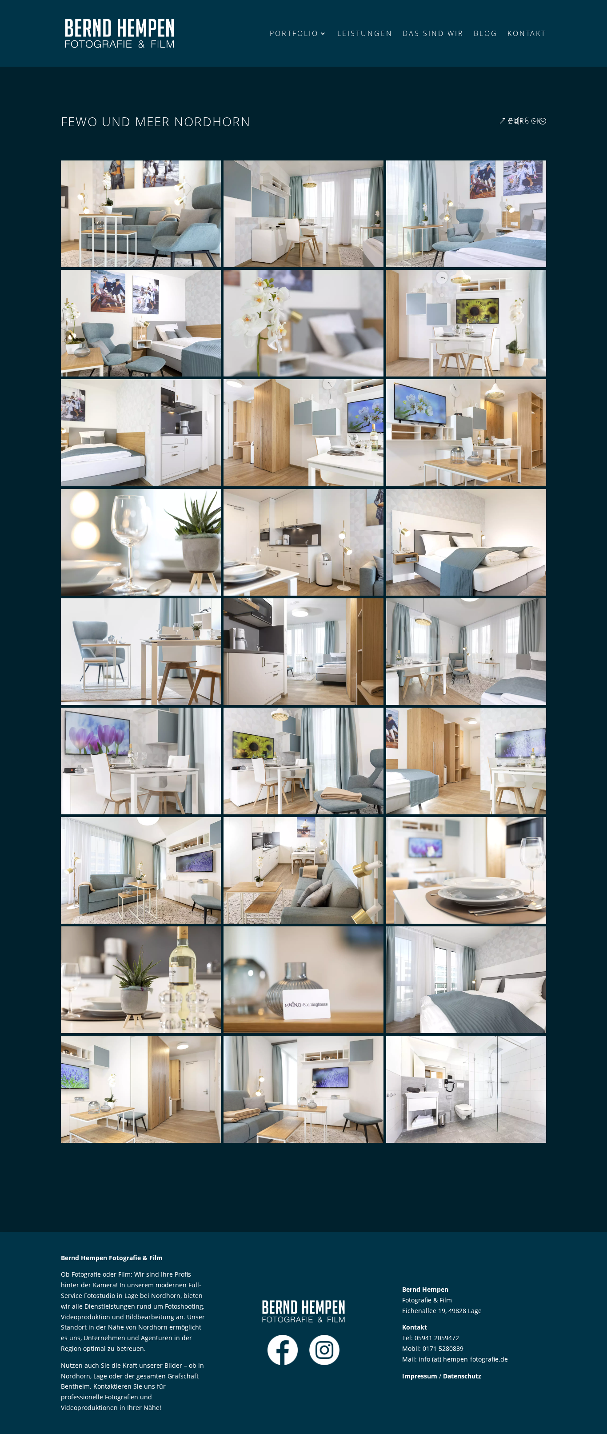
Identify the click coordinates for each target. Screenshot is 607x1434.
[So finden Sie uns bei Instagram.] (324, 1363)
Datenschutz (462, 1376)
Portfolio (294, 33)
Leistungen (365, 33)
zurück (524, 121)
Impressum (419, 1376)
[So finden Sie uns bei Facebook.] (282, 1363)
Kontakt (526, 33)
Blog (486, 33)
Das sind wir (433, 33)
